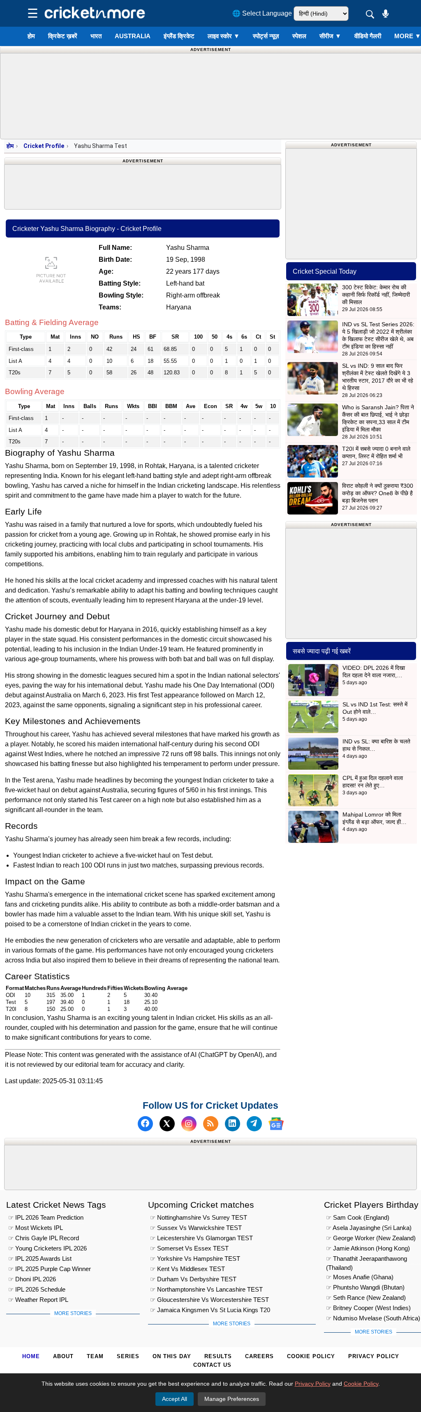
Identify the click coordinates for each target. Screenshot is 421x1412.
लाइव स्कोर (224, 35)
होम (31, 35)
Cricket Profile (43, 146)
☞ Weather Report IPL (38, 1299)
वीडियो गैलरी (367, 35)
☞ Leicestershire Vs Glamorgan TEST (201, 1237)
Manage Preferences (231, 1399)
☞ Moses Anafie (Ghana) (359, 1277)
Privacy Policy (373, 1356)
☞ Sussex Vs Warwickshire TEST (196, 1227)
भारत (96, 35)
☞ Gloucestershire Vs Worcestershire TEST (209, 1299)
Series (128, 1356)
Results (218, 1356)
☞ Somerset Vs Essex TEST (189, 1248)
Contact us (212, 1365)
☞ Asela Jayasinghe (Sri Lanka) (369, 1227)
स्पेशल (299, 35)
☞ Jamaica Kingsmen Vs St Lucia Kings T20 (210, 1309)
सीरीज (330, 35)
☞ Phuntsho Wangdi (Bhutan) (365, 1287)
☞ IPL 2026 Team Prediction (45, 1217)
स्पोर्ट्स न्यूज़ (266, 35)
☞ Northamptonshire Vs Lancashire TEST (206, 1289)
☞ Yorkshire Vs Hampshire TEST (195, 1258)
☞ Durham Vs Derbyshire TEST (193, 1279)
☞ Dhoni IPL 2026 (32, 1279)
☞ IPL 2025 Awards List (40, 1258)
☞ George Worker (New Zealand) (371, 1237)
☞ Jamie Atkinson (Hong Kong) (368, 1248)
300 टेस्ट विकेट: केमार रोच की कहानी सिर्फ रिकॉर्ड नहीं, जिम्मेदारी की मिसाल (376, 294)
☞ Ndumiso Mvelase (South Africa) (373, 1318)
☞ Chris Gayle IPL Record (43, 1237)
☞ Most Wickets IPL (35, 1227)
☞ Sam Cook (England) (357, 1217)
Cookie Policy (311, 1356)
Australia (132, 35)
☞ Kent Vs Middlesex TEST (187, 1268)
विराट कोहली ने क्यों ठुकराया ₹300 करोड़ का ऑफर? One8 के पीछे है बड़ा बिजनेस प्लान (377, 493)
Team (95, 1356)
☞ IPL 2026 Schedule (36, 1289)
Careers (259, 1356)
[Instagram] (189, 1123)
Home (31, 1356)
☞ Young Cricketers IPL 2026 (47, 1248)
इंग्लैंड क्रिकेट (179, 35)
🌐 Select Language (262, 13)
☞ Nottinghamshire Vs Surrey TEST (198, 1217)
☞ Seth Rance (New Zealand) (366, 1297)
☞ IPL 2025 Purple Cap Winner (49, 1268)
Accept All (174, 1399)
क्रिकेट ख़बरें (62, 35)
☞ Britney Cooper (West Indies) (368, 1307)
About (63, 1356)
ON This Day (172, 1356)
